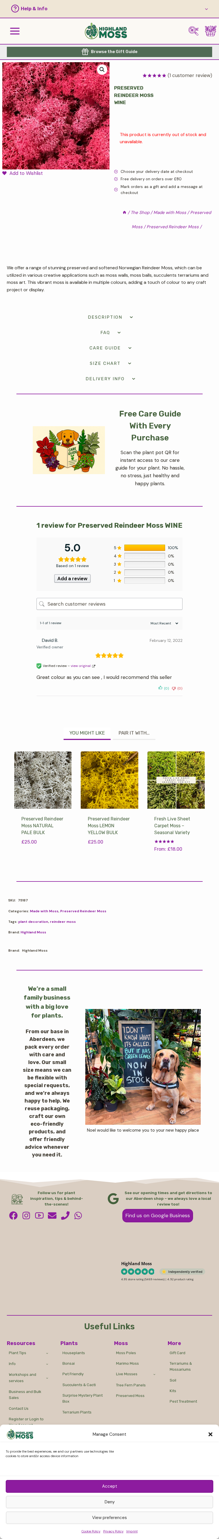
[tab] (87, 733)
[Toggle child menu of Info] (47, 1363)
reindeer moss (63, 921)
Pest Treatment (183, 1401)
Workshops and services (22, 1377)
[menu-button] (15, 31)
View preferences (109, 1517)
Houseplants (73, 1353)
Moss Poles (126, 1353)
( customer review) (190, 75)
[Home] (124, 212)
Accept (109, 1486)
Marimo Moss (127, 1363)
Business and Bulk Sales (25, 1395)
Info (12, 1364)
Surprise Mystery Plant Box (82, 1398)
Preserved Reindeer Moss (83, 911)
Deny (110, 1502)
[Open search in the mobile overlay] (195, 30)
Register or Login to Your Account (26, 1422)
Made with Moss (44, 911)
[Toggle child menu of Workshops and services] (47, 1377)
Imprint (132, 1531)
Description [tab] (105, 317)
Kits (173, 1391)
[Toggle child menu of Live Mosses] (154, 1374)
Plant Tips (17, 1353)
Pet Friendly (73, 1374)
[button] (210, 1434)
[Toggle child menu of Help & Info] (206, 8)
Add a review (72, 578)
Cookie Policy (91, 1531)
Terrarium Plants (77, 1412)
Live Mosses (126, 1374)
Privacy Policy (113, 1531)
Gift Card (177, 1353)
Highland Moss (33, 932)
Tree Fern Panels (131, 1385)
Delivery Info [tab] (105, 378)
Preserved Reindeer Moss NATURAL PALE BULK (42, 825)
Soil (173, 1380)
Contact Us (19, 1408)
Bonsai (68, 1363)
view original (81, 666)
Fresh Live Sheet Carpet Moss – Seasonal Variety (172, 825)
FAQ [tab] (105, 332)
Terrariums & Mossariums (181, 1366)
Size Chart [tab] (105, 363)
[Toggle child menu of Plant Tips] (47, 1353)
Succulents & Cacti (79, 1385)
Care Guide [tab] (105, 348)
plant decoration (33, 921)
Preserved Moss (130, 1396)
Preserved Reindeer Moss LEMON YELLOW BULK (109, 825)
